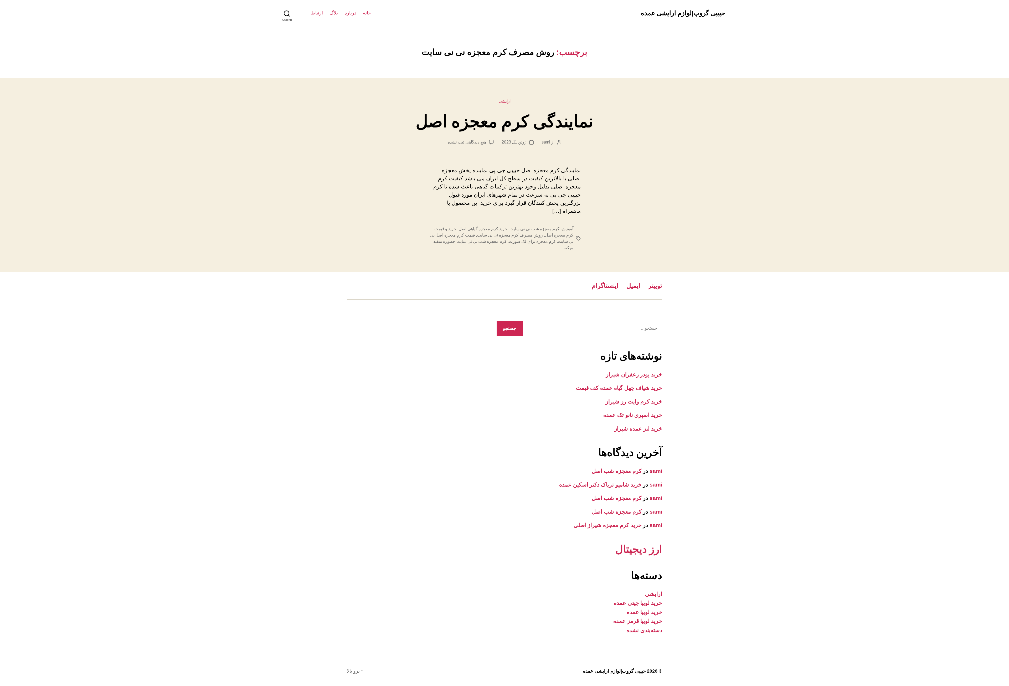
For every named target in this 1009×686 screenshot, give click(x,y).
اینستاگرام (605, 285)
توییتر (655, 285)
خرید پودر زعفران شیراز (634, 374)
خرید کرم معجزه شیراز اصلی (608, 525)
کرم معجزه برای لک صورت (532, 241)
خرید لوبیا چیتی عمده (638, 603)
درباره (350, 13)
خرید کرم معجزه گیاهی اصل (483, 229)
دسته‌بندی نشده (644, 630)
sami (546, 142)
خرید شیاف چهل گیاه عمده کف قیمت (619, 388)
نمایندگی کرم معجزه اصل (504, 121)
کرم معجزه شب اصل (616, 471)
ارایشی (505, 101)
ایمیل (633, 285)
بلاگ (334, 13)
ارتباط (317, 13)
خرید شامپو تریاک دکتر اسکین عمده (600, 485)
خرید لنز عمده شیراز (638, 429)
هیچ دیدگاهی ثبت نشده (467, 142)
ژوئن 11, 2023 (514, 142)
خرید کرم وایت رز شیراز (634, 401)
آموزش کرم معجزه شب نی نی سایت (541, 229)
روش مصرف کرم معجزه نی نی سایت (510, 235)
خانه (367, 13)
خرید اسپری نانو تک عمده (632, 415)
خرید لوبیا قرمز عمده (637, 621)
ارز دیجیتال (638, 549)
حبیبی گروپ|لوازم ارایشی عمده (683, 13)
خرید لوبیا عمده (644, 612)
